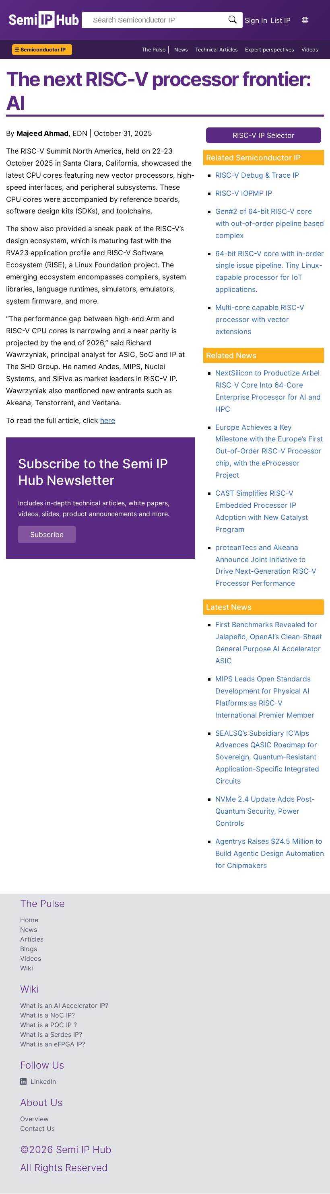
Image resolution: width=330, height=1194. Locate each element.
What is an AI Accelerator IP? (64, 1005)
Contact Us (37, 1128)
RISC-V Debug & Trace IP (257, 175)
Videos (309, 50)
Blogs (28, 949)
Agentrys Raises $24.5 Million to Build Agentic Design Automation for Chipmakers (269, 853)
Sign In (256, 20)
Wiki (26, 968)
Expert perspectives (269, 50)
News (181, 50)
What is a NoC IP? (47, 1015)
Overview (34, 1119)
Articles (31, 939)
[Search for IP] (233, 20)
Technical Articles (216, 50)
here (107, 420)
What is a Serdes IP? (51, 1034)
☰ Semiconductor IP (40, 50)
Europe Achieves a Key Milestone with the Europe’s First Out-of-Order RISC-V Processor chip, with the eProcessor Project (269, 451)
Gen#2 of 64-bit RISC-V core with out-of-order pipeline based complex (269, 223)
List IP (280, 20)
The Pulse (153, 50)
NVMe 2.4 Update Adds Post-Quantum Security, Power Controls (265, 811)
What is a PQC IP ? (48, 1025)
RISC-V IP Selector (264, 135)
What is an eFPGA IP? (52, 1044)
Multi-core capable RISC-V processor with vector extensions (259, 319)
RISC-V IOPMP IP (243, 193)
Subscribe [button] (47, 534)
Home (29, 920)
